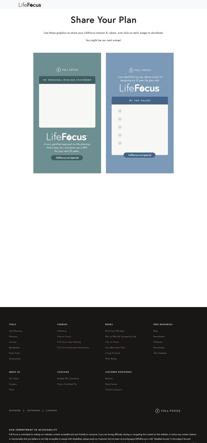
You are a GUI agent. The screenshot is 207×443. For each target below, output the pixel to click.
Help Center (111, 384)
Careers (13, 384)
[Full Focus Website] (167, 410)
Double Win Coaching (68, 378)
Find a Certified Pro (67, 384)
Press (11, 389)
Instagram (33, 410)
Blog (156, 331)
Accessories (15, 358)
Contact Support (113, 389)
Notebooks (14, 347)
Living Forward (112, 353)
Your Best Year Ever (115, 347)
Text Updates (160, 353)
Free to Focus (64, 336)
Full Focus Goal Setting (69, 342)
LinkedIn (51, 410)
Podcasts (158, 342)
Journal (12, 342)
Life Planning (15, 331)
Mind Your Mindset (114, 331)
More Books (111, 358)
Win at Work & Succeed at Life (120, 336)
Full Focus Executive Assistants (73, 347)
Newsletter (159, 336)
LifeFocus (62, 331)
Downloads (159, 347)
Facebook (15, 410)
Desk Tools (14, 353)
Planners (13, 336)
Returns (109, 378)
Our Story (14, 378)
